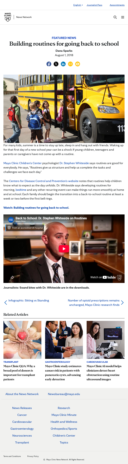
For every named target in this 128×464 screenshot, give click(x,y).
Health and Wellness (64, 422)
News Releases (22, 408)
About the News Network (22, 394)
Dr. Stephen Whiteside (74, 163)
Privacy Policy (33, 456)
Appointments (117, 4)
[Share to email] (71, 63)
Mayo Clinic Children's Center (22, 163)
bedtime (21, 190)
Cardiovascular (22, 422)
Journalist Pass (94, 4)
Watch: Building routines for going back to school (35, 207)
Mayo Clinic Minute (64, 415)
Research (64, 408)
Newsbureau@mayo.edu (64, 394)
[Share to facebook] (49, 63)
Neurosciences (22, 435)
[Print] (77, 63)
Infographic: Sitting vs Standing (28, 300)
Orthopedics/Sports (64, 428)
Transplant (22, 442)
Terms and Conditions (12, 456)
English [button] (77, 4)
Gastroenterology (22, 428)
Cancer (22, 415)
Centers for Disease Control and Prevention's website (44, 181)
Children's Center (64, 435)
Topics (64, 442)
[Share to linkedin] (63, 63)
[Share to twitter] (56, 63)
